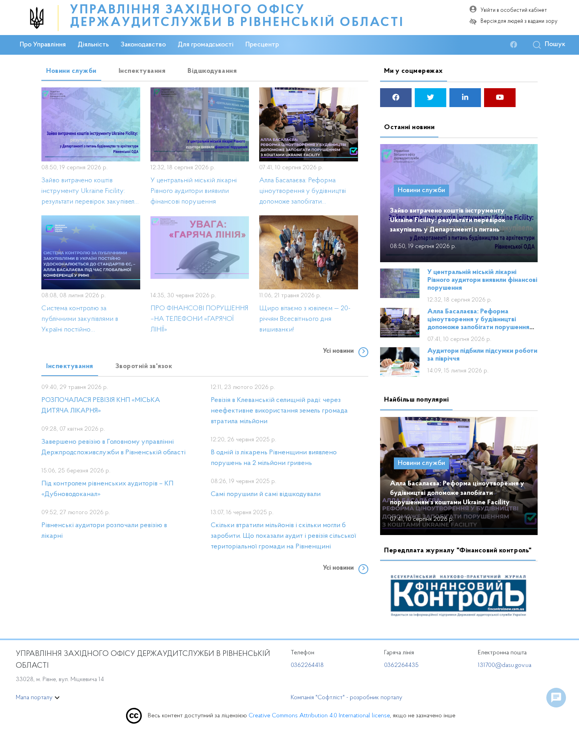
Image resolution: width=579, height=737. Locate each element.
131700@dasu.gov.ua (504, 665)
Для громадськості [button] (206, 44)
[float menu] (556, 697)
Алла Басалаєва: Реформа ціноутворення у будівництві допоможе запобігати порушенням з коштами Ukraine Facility (457, 493)
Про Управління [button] (43, 44)
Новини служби (421, 190)
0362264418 (307, 665)
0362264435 (401, 665)
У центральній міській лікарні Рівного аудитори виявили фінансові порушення (482, 280)
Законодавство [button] (143, 44)
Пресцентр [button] (262, 44)
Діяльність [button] (93, 44)
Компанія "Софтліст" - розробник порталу (346, 697)
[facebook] (515, 45)
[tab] (71, 71)
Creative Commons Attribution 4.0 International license (319, 716)
